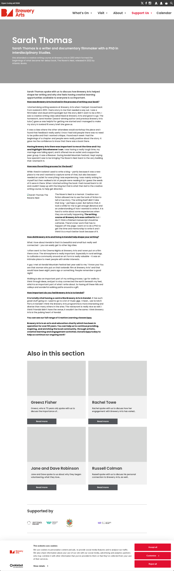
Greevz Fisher (44, 402)
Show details (39, 566)
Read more (42, 421)
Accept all (152, 547)
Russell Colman (107, 468)
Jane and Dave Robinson (55, 468)
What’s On (80, 13)
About (118, 13)
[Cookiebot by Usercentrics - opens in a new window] (16, 566)
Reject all (153, 564)
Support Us (140, 13)
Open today (10, 3)
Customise (151, 555)
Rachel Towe (104, 402)
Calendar (164, 13)
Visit (101, 13)
